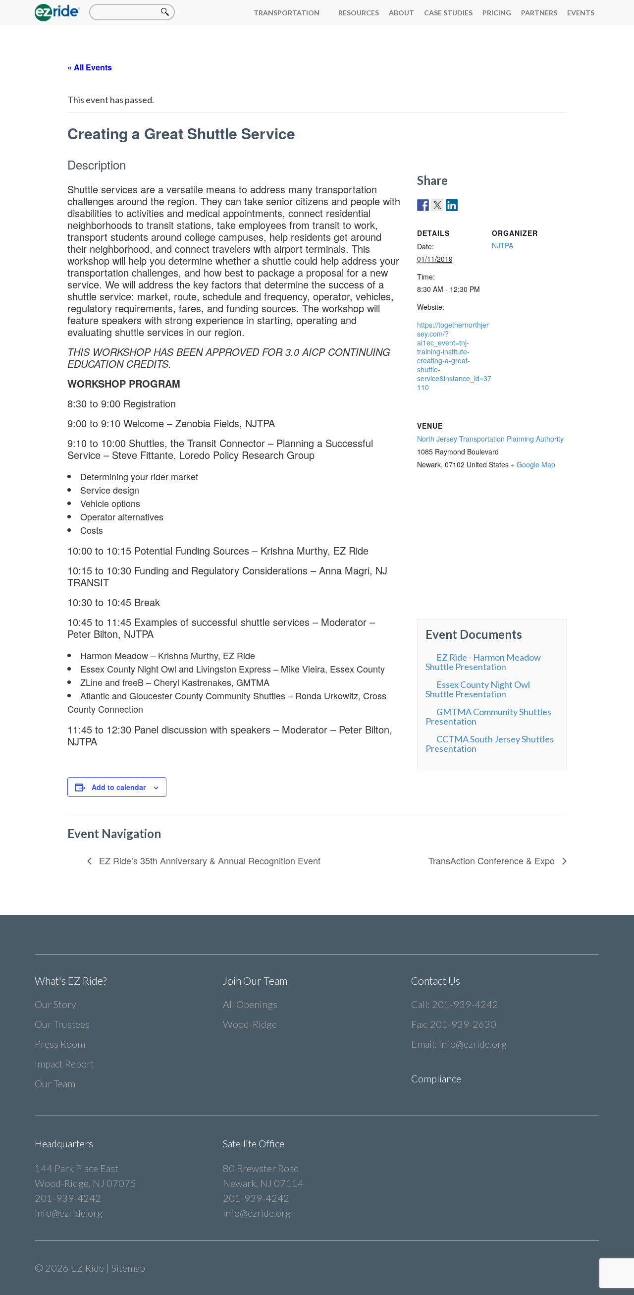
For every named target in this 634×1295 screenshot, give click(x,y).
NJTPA (502, 245)
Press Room (60, 1044)
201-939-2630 (463, 1024)
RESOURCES (358, 12)
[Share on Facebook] (423, 205)
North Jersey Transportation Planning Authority (490, 439)
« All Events (89, 67)
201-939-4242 (465, 1004)
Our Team (55, 1083)
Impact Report (64, 1064)
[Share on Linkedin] (452, 205)
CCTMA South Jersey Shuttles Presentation (489, 743)
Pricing (496, 12)
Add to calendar (119, 787)
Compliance (436, 1078)
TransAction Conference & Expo (492, 860)
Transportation (286, 12)
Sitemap (128, 1268)
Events (580, 12)
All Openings (250, 1004)
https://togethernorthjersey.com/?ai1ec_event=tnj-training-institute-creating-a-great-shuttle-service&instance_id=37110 (454, 356)
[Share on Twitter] (437, 205)
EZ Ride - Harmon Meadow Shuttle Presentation (483, 662)
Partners (539, 12)
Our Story (55, 1004)
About (401, 12)
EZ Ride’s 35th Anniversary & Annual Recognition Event (208, 860)
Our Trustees (62, 1024)
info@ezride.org (473, 1044)
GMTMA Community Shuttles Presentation (488, 716)
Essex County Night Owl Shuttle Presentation (477, 689)
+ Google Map (533, 464)
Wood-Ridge (250, 1024)
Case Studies (448, 12)
